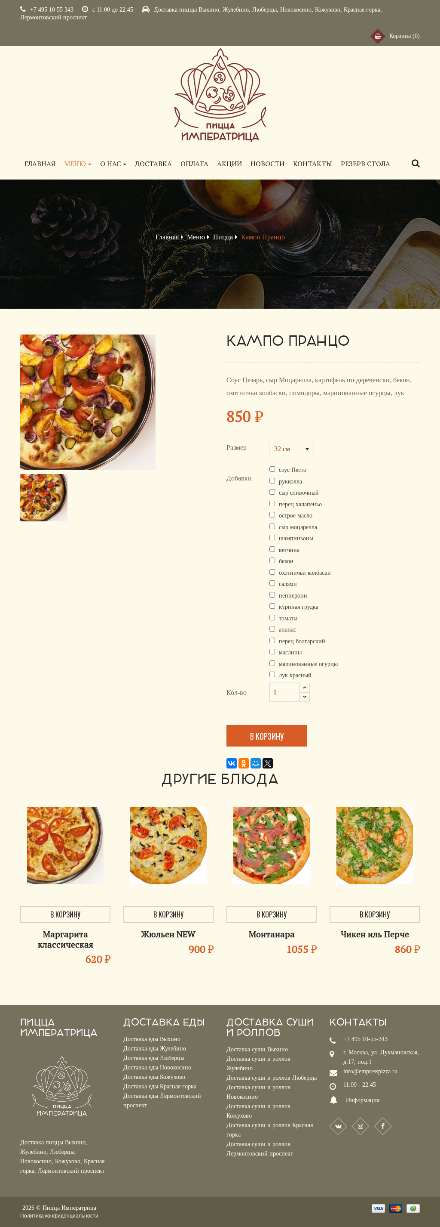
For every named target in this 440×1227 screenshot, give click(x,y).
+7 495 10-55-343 (365, 1039)
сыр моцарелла (298, 527)
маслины (290, 652)
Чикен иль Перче (375, 934)
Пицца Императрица (69, 1208)
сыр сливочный (299, 493)
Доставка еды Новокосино (157, 1067)
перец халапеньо (300, 504)
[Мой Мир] (256, 763)
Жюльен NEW (168, 934)
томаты (288, 618)
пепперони (293, 595)
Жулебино (236, 9)
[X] (268, 763)
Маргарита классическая (65, 939)
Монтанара (272, 934)
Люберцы (264, 9)
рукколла (290, 481)
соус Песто (292, 470)
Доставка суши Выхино (257, 1049)
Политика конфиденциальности (59, 1216)
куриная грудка (298, 607)
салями (288, 584)
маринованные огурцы (308, 664)
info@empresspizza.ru (370, 1071)
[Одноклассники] (243, 763)
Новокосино (296, 9)
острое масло (295, 515)
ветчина (289, 550)
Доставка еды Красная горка (159, 1086)
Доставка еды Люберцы (153, 1058)
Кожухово (327, 9)
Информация (362, 1100)
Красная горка (362, 9)
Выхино (209, 9)
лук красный (295, 675)
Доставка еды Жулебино (154, 1048)
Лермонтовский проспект (53, 17)
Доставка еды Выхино (151, 1039)
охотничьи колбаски (305, 573)
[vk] (338, 1126)
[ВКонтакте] (231, 763)
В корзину (267, 736)
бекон (286, 561)
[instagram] (360, 1126)
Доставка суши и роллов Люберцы (271, 1078)
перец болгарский (302, 641)
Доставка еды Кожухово (154, 1077)
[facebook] (382, 1126)
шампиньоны (296, 538)
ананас (287, 629)
